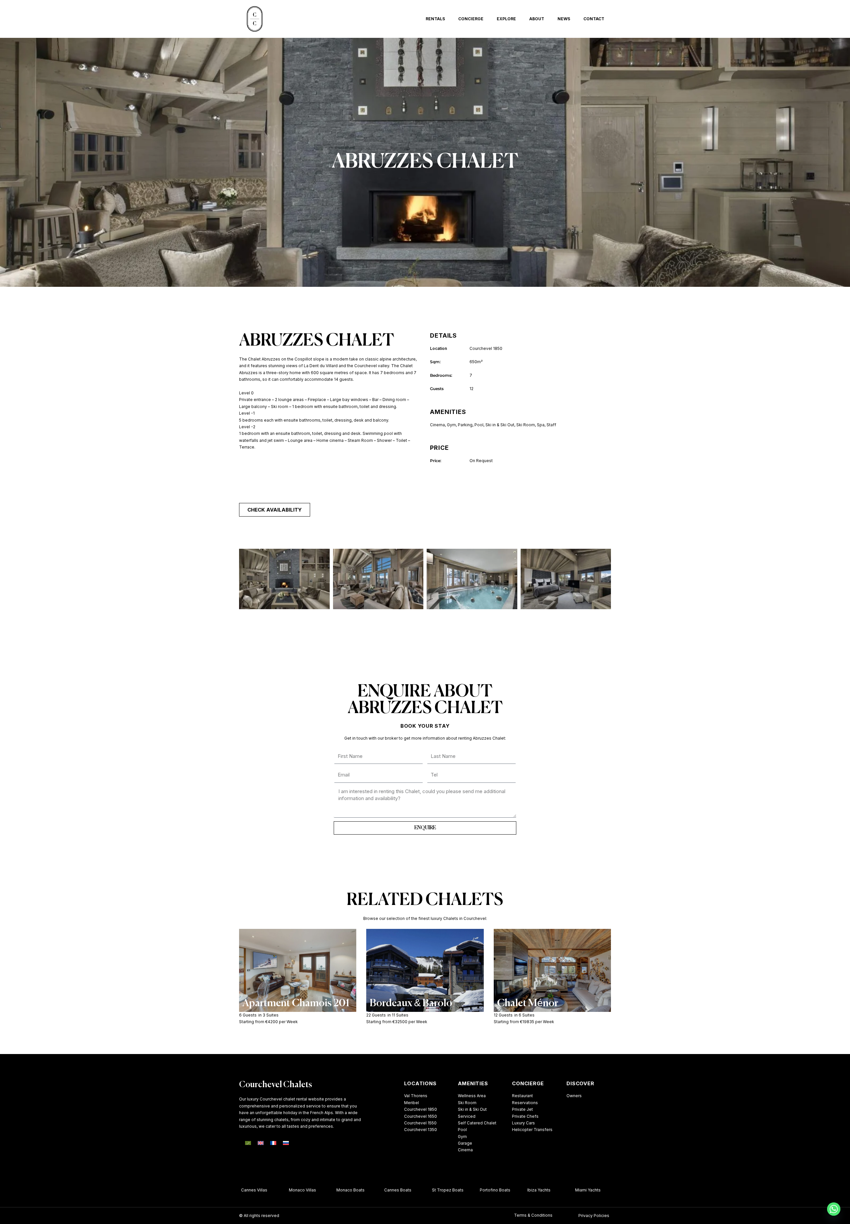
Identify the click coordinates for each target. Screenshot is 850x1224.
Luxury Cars (523, 1122)
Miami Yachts (574, 1189)
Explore (506, 18)
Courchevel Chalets (275, 1085)
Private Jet (522, 1109)
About (536, 18)
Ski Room (525, 424)
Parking (465, 424)
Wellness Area (472, 1095)
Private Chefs (525, 1116)
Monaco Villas (289, 1189)
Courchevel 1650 (420, 1116)
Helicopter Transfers (532, 1129)
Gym (451, 424)
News (563, 18)
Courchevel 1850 (420, 1109)
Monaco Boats (337, 1189)
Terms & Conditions (533, 1215)
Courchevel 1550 (420, 1122)
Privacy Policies (593, 1215)
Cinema (437, 424)
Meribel (411, 1102)
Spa (541, 424)
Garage (465, 1143)
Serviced (466, 1116)
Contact (593, 18)
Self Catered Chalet (477, 1122)
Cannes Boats (384, 1189)
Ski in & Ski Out (499, 424)
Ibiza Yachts (525, 1189)
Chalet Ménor (527, 1004)
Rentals (435, 18)
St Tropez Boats (434, 1189)
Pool (478, 424)
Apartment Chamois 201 (295, 1004)
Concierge (470, 18)
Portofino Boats (482, 1189)
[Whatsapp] (833, 1209)
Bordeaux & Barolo (411, 1004)
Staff (551, 424)
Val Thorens (415, 1095)
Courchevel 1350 (420, 1129)
